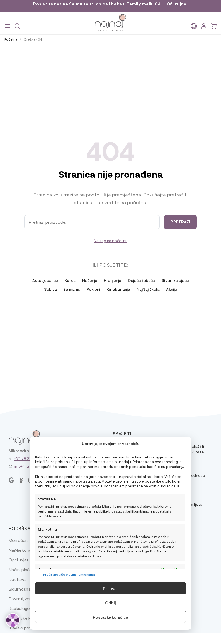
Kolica (70, 280)
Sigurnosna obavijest (29, 589)
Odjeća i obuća (141, 280)
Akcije (171, 289)
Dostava (17, 579)
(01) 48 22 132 (26, 458)
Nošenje (89, 280)
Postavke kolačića (110, 617)
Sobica (50, 289)
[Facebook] (21, 480)
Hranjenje (112, 280)
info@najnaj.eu (27, 466)
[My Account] (204, 26)
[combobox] (92, 222)
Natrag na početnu (110, 240)
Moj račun (18, 540)
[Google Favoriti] (11, 480)
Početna (10, 39)
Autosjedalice (45, 280)
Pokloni (93, 289)
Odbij (110, 602)
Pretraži (180, 222)
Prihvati (110, 588)
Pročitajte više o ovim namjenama (69, 574)
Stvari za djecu (175, 280)
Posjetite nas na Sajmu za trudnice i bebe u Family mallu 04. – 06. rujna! (110, 3)
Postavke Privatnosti (29, 618)
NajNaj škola (148, 289)
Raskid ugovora (24, 608)
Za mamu (71, 289)
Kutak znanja (118, 289)
